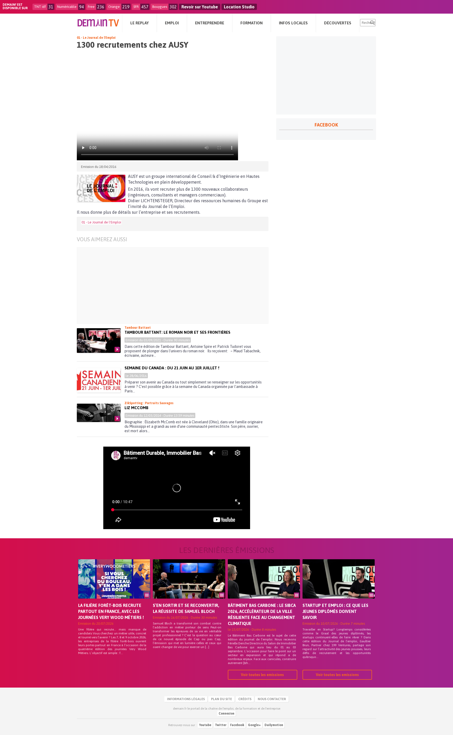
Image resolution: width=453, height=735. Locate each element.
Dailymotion (274, 725)
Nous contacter (272, 699)
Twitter (220, 725)
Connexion (226, 713)
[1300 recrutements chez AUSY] (101, 188)
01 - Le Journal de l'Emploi (96, 38)
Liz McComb (136, 407)
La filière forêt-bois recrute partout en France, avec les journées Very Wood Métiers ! (111, 611)
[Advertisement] (176, 285)
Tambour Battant (138, 328)
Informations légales (186, 699)
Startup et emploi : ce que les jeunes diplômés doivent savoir (335, 611)
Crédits (244, 699)
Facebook (237, 725)
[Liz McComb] (99, 413)
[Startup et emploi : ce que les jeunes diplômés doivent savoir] (339, 586)
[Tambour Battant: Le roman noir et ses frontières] (99, 340)
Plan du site (221, 699)
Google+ (254, 725)
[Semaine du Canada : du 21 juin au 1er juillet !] (99, 380)
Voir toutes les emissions (262, 675)
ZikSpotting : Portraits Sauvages (149, 403)
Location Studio (239, 6)
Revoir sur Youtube (199, 6)
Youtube (205, 725)
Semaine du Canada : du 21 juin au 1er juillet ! (172, 368)
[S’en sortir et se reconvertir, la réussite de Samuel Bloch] (189, 586)
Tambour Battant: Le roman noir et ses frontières (177, 332)
